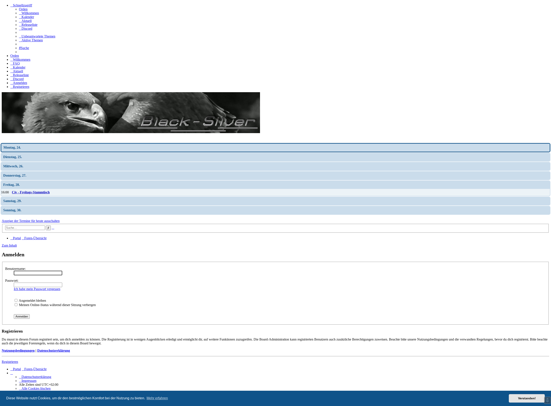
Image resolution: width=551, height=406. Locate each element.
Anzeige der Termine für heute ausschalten (31, 221)
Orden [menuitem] (23, 9)
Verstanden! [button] (527, 398)
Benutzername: (15, 269)
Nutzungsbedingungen (18, 350)
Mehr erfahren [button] (157, 398)
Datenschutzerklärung (53, 350)
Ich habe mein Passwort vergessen (37, 289)
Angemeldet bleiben (32, 300)
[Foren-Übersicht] (131, 132)
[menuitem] (29, 13)
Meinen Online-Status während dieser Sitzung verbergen (57, 305)
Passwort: (11, 280)
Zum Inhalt (9, 245)
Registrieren (10, 362)
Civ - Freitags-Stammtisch (31, 192)
